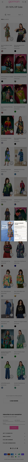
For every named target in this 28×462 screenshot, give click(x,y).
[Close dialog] (26, 221)
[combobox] (16, 236)
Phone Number (16, 234)
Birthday (16, 231)
